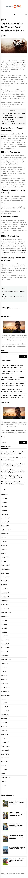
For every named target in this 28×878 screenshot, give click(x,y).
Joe (5, 36)
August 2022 (4, 663)
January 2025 (5, 561)
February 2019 (5, 738)
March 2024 (4, 589)
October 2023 (5, 608)
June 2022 (4, 671)
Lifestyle (3, 19)
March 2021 (4, 707)
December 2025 (5, 518)
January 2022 (5, 691)
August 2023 (4, 616)
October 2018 (5, 754)
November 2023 (5, 604)
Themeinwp (11, 875)
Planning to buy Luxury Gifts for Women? (13, 123)
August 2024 (4, 581)
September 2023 (6, 612)
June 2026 (4, 502)
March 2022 (4, 683)
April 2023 (4, 632)
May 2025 (4, 545)
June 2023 (4, 624)
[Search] (26, 14)
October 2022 (5, 655)
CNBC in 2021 (21, 63)
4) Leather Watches (8, 119)
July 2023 (4, 620)
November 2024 (5, 569)
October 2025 (5, 526)
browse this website (13, 209)
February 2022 (5, 687)
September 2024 (6, 577)
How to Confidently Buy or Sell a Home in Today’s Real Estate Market (17, 860)
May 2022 (4, 675)
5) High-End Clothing (8, 121)
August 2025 (4, 533)
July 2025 (4, 537)
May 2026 (4, 506)
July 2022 (4, 667)
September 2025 (6, 530)
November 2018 (5, 750)
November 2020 (5, 718)
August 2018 (4, 762)
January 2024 (5, 596)
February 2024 (5, 593)
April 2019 (4, 730)
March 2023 (4, 636)
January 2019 (5, 742)
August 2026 (4, 494)
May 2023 (4, 628)
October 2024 (5, 573)
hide (16, 110)
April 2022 (4, 679)
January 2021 (5, 711)
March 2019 (4, 734)
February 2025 (5, 557)
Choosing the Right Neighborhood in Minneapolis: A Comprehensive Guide (17, 814)
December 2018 (5, 746)
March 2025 (4, 553)
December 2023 (5, 600)
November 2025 (5, 522)
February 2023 (5, 640)
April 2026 (4, 510)
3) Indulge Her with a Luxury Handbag (12, 117)
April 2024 (4, 585)
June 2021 (4, 699)
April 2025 (4, 549)
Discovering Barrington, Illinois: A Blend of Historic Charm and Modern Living (17, 802)
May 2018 (4, 773)
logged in (9, 308)
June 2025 (4, 541)
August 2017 (4, 781)
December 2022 (5, 648)
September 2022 (6, 659)
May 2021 (4, 703)
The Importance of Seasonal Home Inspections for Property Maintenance (17, 837)
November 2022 (5, 652)
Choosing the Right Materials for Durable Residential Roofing (17, 847)
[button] (14, 14)
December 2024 (5, 565)
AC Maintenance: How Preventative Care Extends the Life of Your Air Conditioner (16, 825)
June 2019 (4, 722)
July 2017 (4, 785)
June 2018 (4, 770)
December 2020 (5, 714)
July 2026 (4, 498)
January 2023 (5, 644)
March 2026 (4, 514)
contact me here (13, 344)
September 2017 (6, 777)
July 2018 (4, 766)
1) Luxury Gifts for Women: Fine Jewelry (13, 113)
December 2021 (5, 695)
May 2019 (4, 726)
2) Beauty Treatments (8, 115)
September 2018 (6, 758)
